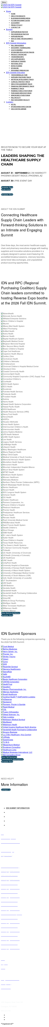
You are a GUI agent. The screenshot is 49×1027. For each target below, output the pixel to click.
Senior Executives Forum (20, 95)
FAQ (12, 41)
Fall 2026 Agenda (17, 45)
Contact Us (15, 27)
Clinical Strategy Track (20, 81)
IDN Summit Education (15, 72)
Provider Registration (20, 34)
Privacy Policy (16, 25)
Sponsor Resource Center (21, 106)
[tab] (27, 808)
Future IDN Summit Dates (20, 20)
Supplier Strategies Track (21, 77)
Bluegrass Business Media (20, 18)
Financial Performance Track (22, 86)
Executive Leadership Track (21, 84)
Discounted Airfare (18, 109)
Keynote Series (16, 66)
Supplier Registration (19, 32)
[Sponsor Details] (7, 646)
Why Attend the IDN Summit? (22, 38)
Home (8, 11)
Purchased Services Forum (21, 93)
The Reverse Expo (17, 57)
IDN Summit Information (16, 43)
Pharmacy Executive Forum (21, 91)
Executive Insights (18, 16)
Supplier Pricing (17, 36)
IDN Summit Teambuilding (20, 47)
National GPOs (17, 63)
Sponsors (15, 68)
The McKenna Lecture (19, 75)
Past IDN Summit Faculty (20, 100)
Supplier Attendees (18, 61)
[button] (7, 187)
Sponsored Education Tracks (22, 52)
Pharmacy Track (17, 88)
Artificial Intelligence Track (22, 79)
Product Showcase (19, 54)
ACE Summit (15, 23)
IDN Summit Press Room (20, 70)
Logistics (9, 102)
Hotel (13, 104)
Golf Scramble (16, 50)
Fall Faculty (16, 97)
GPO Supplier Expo (18, 59)
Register (9, 29)
